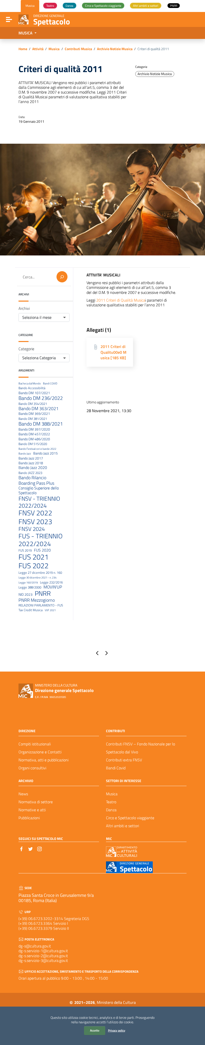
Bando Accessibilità (31, 388)
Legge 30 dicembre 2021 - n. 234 (37, 577)
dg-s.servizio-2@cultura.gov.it (43, 956)
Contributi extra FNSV (124, 760)
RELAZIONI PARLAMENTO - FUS (40, 605)
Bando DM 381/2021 (32, 419)
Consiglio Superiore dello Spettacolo (38, 490)
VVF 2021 (50, 610)
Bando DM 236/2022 (40, 398)
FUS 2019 (25, 551)
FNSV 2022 (35, 513)
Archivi (24, 308)
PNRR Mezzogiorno (36, 600)
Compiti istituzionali (34, 744)
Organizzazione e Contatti (40, 752)
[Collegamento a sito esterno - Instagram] (39, 848)
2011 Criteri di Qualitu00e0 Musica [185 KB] (113, 352)
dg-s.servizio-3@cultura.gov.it (43, 960)
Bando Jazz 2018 (30, 463)
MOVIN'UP (53, 586)
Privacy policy (116, 1030)
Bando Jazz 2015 (45, 453)
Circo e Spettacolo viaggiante (130, 818)
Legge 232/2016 (51, 582)
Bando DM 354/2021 (32, 404)
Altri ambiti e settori (122, 826)
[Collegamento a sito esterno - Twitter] (31, 848)
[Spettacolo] (23, 19)
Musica (54, 49)
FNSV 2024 (31, 529)
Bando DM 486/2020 (34, 439)
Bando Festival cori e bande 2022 (37, 449)
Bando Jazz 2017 (30, 458)
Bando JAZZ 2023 (30, 473)
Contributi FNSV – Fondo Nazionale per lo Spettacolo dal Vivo (140, 748)
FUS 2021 (33, 557)
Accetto (94, 1030)
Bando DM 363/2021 (38, 408)
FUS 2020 (42, 550)
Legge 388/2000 (29, 587)
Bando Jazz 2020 (32, 467)
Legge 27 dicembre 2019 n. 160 (40, 573)
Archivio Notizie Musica (114, 49)
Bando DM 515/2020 (32, 444)
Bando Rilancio (32, 477)
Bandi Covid (116, 768)
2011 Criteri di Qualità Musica (120, 300)
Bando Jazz (24, 453)
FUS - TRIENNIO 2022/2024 (40, 540)
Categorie (26, 349)
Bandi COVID (50, 383)
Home (22, 49)
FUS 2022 (33, 565)
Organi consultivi (32, 768)
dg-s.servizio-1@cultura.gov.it (43, 951)
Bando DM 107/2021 (34, 393)
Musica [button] (26, 33)
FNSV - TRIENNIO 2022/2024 (39, 502)
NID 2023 (25, 594)
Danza (111, 810)
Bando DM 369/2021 (34, 414)
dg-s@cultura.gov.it (34, 946)
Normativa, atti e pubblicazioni (43, 760)
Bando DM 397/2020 (34, 429)
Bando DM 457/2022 (34, 434)
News (23, 794)
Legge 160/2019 (28, 582)
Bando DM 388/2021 (40, 424)
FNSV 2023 (35, 521)
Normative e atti (32, 810)
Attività (38, 49)
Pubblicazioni (29, 818)
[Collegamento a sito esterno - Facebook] (21, 848)
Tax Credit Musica (30, 610)
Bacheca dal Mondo (29, 383)
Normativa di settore (35, 802)
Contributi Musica (78, 49)
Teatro (111, 802)
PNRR (43, 593)
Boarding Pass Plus (36, 483)
